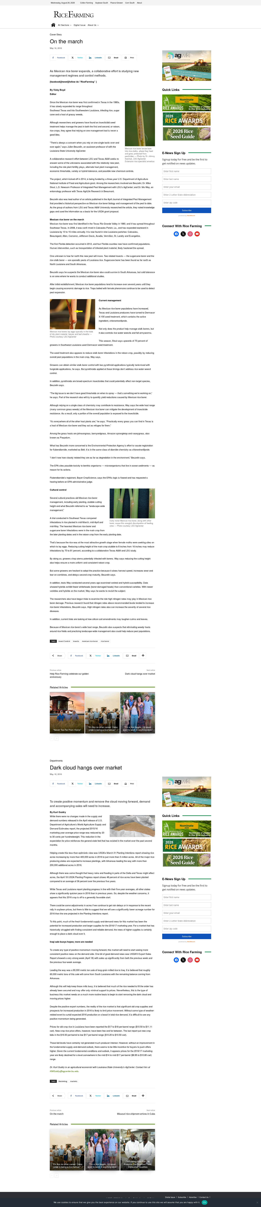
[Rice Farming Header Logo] (73, 15)
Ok (204, 1202)
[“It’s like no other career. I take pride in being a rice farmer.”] (102, 712)
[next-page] (56, 738)
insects (76, 641)
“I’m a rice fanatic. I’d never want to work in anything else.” (138, 728)
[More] (143, 656)
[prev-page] (52, 738)
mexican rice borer (90, 641)
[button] (204, 25)
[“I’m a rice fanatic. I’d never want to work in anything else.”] (137, 712)
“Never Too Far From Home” (67, 729)
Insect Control (64, 641)
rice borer (105, 641)
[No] (257, 1202)
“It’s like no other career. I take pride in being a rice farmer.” (102, 728)
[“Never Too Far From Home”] (67, 712)
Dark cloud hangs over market (140, 673)
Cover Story (56, 34)
